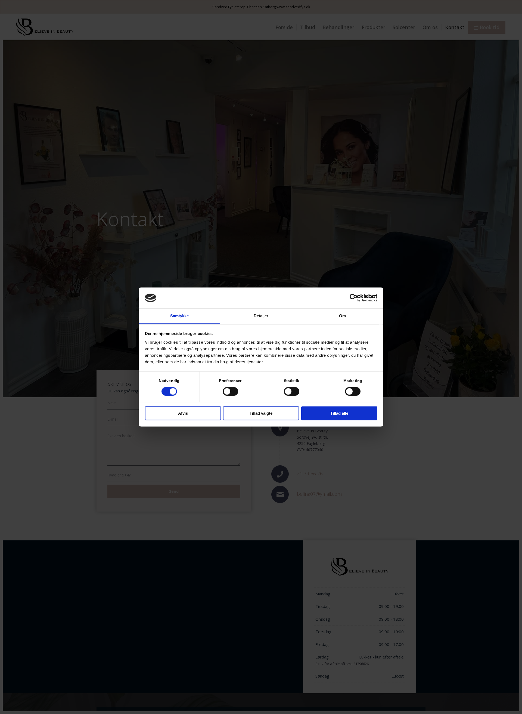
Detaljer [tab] (261, 315)
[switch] (230, 391)
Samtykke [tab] (179, 315)
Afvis (183, 413)
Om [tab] (342, 315)
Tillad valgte (261, 413)
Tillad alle (339, 413)
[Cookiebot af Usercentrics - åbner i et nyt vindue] (353, 298)
